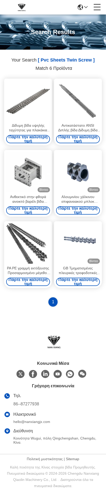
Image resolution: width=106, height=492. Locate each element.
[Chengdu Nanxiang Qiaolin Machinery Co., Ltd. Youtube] (57, 374)
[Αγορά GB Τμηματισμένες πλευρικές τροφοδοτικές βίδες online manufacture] (78, 243)
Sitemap (72, 459)
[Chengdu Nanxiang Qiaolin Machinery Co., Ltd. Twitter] (20, 374)
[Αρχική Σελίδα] (53, 348)
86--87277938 (26, 404)
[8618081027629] (70, 374)
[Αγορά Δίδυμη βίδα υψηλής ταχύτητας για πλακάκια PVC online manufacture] (28, 101)
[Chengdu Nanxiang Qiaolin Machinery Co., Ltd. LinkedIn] (45, 374)
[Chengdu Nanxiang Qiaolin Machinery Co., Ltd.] (21, 7)
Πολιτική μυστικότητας (45, 459)
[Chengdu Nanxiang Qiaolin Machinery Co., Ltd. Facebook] (33, 374)
